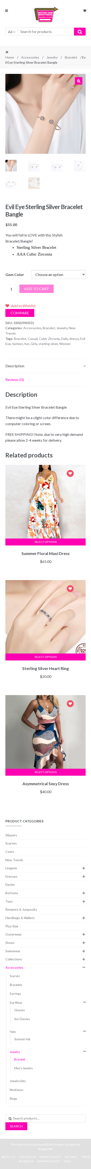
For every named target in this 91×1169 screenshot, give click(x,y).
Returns (71, 1157)
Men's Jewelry (23, 1068)
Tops (9, 901)
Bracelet (71, 57)
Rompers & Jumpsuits (21, 909)
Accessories (30, 57)
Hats (13, 1032)
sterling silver (48, 344)
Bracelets (16, 985)
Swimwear (12, 951)
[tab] (45, 366)
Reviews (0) (14, 379)
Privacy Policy (50, 1157)
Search (16, 1126)
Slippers (11, 835)
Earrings (15, 993)
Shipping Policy (49, 1161)
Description (14, 366)
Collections (13, 959)
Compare (19, 313)
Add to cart (36, 288)
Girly (34, 344)
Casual (33, 339)
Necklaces (16, 1090)
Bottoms (11, 893)
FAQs (67, 1161)
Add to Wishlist (70, 474)
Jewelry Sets (18, 1081)
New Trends (14, 860)
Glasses (19, 1010)
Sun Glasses (22, 1019)
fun (26, 344)
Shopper (60, 1144)
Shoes (9, 943)
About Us (8, 1157)
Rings (13, 1098)
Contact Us (27, 1157)
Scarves (11, 843)
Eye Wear (16, 1003)
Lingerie (11, 868)
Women (65, 344)
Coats (9, 852)
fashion (17, 344)
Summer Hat (22, 1039)
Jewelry (52, 57)
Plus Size (11, 926)
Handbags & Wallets (20, 918)
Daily (64, 339)
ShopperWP (45, 1149)
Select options (46, 542)
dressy (74, 339)
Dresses (11, 876)
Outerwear (13, 934)
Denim (10, 885)
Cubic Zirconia (49, 339)
